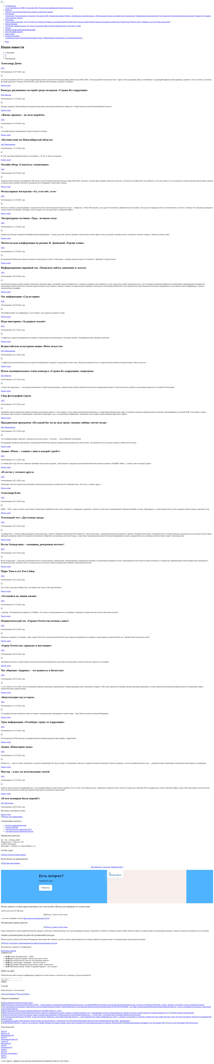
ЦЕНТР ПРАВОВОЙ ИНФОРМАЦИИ (20, 30)
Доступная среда (165, 16)
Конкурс (8, 95)
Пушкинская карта (12, 38)
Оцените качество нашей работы (13, 855)
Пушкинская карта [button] (12, 36)
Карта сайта (9, 34)
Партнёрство (15, 8)
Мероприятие (10, 144)
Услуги (26, 22)
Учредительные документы (25, 16)
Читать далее (6, 85)
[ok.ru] (4, 994)
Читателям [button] (9, 20)
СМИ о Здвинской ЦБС (29, 8)
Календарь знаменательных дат (17, 26)
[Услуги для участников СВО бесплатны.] (182, 1023)
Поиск (4, 981)
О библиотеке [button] (10, 6)
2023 (4, 1037)
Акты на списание (37, 26)
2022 (2, 68)
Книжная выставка (9, 1039)
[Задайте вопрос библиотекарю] (181, 1013)
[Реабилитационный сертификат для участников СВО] (144, 1023)
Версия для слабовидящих (13, 817)
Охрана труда (200, 16)
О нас (7, 8)
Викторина (9, 803)
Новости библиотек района (42, 12)
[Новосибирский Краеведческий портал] (17, 1003)
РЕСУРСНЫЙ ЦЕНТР (14, 32)
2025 (4, 1051)
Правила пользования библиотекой (59, 22)
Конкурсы (116, 22)
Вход (7, 42)
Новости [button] (8, 10)
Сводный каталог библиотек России (19, 831)
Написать (45, 888)
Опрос (4, 1049)
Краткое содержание (9, 1053)
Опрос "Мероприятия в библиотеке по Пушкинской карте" (60, 38)
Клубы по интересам (37, 22)
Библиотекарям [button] (11, 24)
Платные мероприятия (28, 38)
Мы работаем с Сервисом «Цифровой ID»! (107, 867)
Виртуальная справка (81, 22)
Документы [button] (9, 14)
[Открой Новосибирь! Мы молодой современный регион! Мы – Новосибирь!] (100, 1021)
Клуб (3, 1055)
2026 (4, 1057)
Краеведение (125, 22)
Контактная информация (48, 8)
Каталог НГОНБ (11, 827)
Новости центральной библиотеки (18, 12)
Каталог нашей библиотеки (15, 825)
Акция (4, 1041)
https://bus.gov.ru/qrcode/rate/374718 (36, 918)
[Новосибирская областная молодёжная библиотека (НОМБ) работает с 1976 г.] (31, 1011)
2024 (4, 1045)
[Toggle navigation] (4, 2)
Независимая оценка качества (147, 16)
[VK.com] (19, 994)
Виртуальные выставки (14, 22)
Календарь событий (8, 951)
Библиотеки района (65, 8)
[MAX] (26, 994)
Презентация (6, 1047)
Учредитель (9, 16)
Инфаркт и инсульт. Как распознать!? (156, 22)
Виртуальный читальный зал (101, 22)
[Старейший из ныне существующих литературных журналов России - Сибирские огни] (35, 1021)
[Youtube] (11, 994)
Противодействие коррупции (183, 16)
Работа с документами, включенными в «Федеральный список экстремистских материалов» (100, 16)
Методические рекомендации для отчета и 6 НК (62, 26)
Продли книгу (136, 22)
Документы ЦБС (42, 16)
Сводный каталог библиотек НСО (18, 829)
